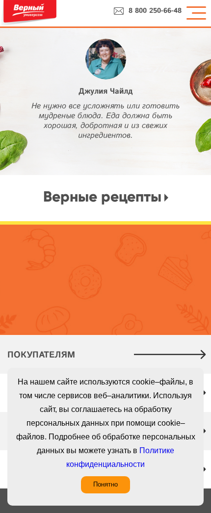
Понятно (105, 484)
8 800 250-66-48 (155, 10)
